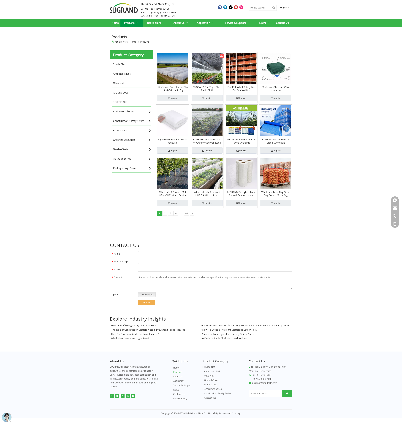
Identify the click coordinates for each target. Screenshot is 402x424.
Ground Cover (211, 380)
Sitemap (236, 413)
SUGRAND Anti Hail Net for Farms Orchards (241, 141)
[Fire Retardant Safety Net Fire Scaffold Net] (241, 68)
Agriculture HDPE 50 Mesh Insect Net (172, 141)
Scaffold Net (210, 384)
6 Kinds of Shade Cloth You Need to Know (224, 338)
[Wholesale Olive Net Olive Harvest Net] (275, 68)
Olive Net (209, 375)
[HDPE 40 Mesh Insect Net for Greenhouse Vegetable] (207, 120)
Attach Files (147, 294)
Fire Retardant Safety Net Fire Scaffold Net (241, 88)
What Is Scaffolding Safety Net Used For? (133, 325)
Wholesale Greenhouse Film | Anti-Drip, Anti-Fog (173, 88)
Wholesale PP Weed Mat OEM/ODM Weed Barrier (172, 193)
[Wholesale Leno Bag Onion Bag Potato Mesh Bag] (275, 173)
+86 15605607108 (164, 15)
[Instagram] (241, 7)
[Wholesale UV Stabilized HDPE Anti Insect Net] (207, 173)
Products (177, 372)
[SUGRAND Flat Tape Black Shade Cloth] (207, 68)
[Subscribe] (287, 393)
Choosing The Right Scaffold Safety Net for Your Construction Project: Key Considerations (246, 325)
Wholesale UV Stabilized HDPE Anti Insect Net (207, 193)
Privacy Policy (180, 398)
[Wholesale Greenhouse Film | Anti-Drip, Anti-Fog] (172, 68)
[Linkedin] (225, 7)
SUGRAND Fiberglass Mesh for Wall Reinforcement (241, 193)
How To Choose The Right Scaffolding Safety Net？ (230, 329)
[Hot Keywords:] (274, 8)
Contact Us (179, 394)
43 (186, 213)
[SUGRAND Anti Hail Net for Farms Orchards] (241, 120)
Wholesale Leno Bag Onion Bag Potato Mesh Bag (275, 193)
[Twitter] (231, 7)
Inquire (174, 98)
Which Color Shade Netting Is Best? (130, 338)
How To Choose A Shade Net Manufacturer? (135, 333)
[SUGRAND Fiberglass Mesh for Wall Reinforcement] (241, 173)
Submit (146, 302)
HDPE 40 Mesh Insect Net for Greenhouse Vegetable (207, 141)
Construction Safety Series (217, 393)
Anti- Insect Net (212, 371)
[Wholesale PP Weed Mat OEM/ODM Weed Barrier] (172, 173)
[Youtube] (236, 7)
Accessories (210, 397)
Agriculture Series (213, 388)
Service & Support (182, 385)
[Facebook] (220, 7)
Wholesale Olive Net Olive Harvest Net (276, 88)
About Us (178, 376)
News (176, 389)
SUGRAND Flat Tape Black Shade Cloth (207, 88)
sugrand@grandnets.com (162, 12)
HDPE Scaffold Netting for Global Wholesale (276, 141)
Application (178, 380)
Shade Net (209, 366)
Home (176, 367)
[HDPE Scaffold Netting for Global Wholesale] (275, 120)
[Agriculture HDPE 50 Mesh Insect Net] (172, 120)
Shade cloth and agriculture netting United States (228, 333)
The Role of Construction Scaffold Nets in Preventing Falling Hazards (148, 329)
